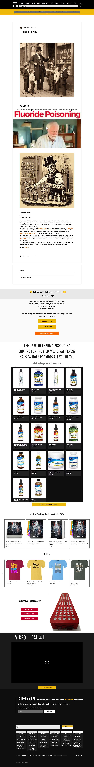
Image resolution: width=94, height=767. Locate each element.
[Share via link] (31, 256)
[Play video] (47, 128)
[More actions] (73, 28)
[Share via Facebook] (20, 256)
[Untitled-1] (73, 755)
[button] (81, 5)
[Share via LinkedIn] (27, 256)
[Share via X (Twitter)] (24, 256)
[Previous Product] (2, 573)
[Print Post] (35, 256)
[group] (47, 534)
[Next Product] (92, 573)
